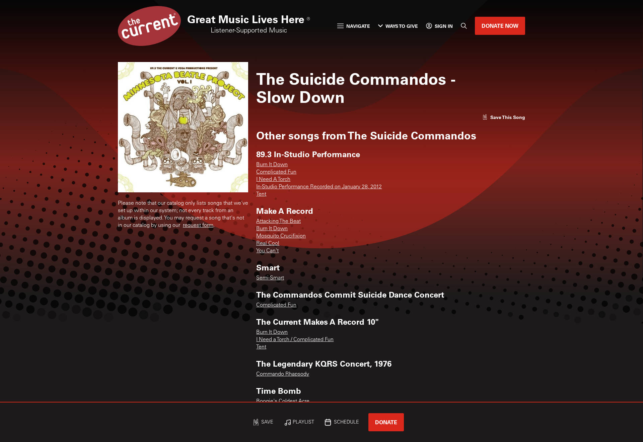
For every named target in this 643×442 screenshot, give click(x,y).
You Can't (267, 251)
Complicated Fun (276, 172)
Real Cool (267, 243)
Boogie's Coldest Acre (282, 401)
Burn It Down (272, 165)
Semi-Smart (270, 278)
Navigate (358, 26)
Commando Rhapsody (282, 374)
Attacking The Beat (278, 221)
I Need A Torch (273, 179)
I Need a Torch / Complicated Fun (295, 339)
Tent (261, 194)
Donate (386, 422)
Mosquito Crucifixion (281, 236)
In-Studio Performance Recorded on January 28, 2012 (319, 187)
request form (198, 225)
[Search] (464, 25)
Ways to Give (401, 26)
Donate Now (500, 25)
